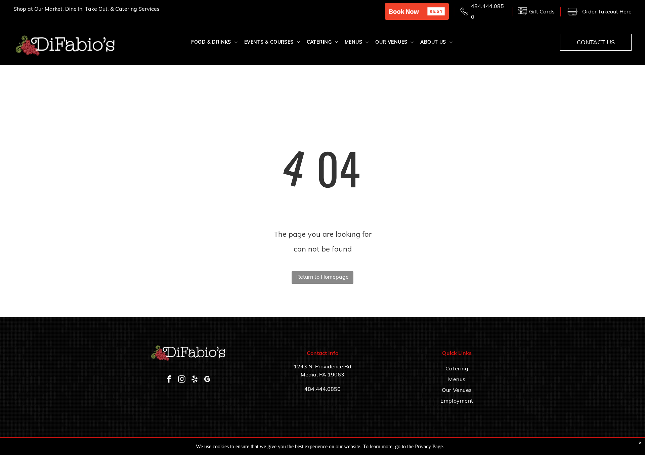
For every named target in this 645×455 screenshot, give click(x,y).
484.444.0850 (322, 388)
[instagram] (181, 379)
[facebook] (169, 379)
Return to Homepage (322, 276)
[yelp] (194, 379)
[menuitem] (214, 42)
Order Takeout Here (607, 11)
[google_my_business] (207, 379)
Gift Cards (542, 11)
